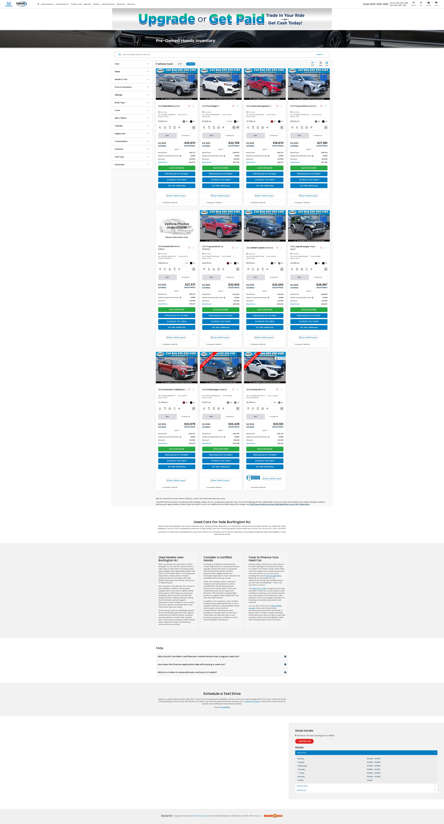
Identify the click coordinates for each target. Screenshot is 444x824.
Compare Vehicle (169, 203)
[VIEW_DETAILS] (177, 226)
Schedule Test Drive (177, 179)
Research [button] (121, 4)
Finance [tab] (186, 135)
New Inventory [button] (47, 4)
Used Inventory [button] (62, 4)
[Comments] (193, 127)
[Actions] (193, 106)
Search (320, 54)
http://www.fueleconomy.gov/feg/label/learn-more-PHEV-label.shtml (280, 504)
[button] (195, 84)
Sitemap (199, 816)
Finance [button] (96, 4)
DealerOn (192, 816)
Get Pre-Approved (177, 185)
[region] (176, 157)
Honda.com (257, 816)
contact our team (252, 701)
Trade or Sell (76, 4)
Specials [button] (87, 4)
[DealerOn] (167, 816)
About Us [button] (131, 4)
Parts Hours (301, 790)
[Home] (38, 4)
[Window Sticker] (237, 127)
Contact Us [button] (304, 741)
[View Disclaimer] (179, 127)
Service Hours (302, 786)
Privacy (205, 816)
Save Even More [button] (176, 168)
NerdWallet (225, 707)
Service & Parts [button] (108, 4)
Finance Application (273, 576)
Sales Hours (301, 753)
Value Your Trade (259, 588)
